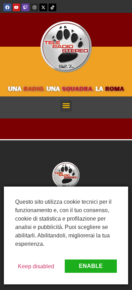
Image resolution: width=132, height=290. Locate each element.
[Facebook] (7, 7)
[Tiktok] (52, 7)
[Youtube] (16, 7)
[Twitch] (25, 7)
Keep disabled (36, 266)
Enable (91, 266)
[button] (66, 106)
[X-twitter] (43, 7)
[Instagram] (34, 7)
